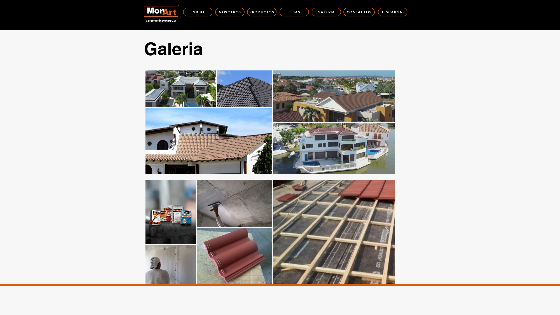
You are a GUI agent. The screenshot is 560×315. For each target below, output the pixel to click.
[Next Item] (387, 232)
